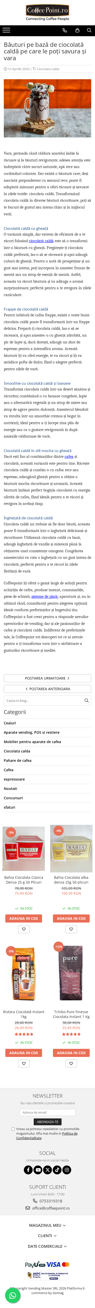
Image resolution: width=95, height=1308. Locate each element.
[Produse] (7, 31)
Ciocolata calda (48, 69)
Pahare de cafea (17, 760)
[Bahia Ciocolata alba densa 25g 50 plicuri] (71, 848)
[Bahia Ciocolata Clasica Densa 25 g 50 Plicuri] (24, 849)
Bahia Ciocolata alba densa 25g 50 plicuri (71, 880)
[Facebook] (28, 1170)
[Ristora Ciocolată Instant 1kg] (24, 974)
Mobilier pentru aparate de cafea (32, 741)
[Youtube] (37, 1170)
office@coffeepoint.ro (50, 1208)
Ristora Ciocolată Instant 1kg (23, 1014)
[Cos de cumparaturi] (77, 30)
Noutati (10, 788)
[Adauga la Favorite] (24, 929)
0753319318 (50, 1200)
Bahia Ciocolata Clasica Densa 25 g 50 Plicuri (23, 880)
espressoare (14, 779)
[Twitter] (47, 1170)
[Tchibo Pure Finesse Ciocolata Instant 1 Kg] (71, 974)
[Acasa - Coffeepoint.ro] (47, 13)
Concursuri (13, 797)
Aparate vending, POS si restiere (32, 732)
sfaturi (9, 807)
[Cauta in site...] (89, 30)
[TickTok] (57, 1170)
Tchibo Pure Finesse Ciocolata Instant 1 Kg (71, 1014)
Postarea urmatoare (46, 678)
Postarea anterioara (49, 688)
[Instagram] (66, 1170)
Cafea (8, 769)
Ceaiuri (10, 723)
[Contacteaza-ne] (64, 30)
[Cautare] (86, 701)
